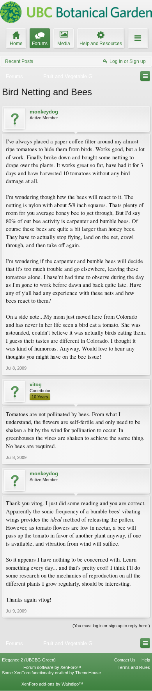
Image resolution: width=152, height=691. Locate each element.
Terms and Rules (134, 667)
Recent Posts (19, 61)
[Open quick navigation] (145, 76)
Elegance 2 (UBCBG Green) (29, 660)
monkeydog (44, 112)
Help (145, 660)
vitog (36, 384)
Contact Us (125, 660)
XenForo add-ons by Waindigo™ (52, 684)
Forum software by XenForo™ (52, 667)
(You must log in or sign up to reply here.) (111, 625)
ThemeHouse (88, 672)
